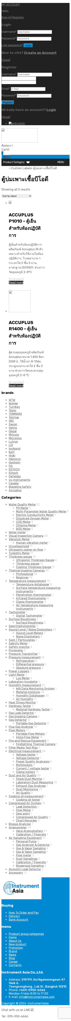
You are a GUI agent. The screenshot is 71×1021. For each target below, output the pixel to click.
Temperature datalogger (32, 584)
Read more (16, 282)
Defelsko (15, 476)
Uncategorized (19, 546)
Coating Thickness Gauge (33, 567)
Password (8, 38)
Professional (24, 574)
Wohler (13, 403)
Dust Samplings (27, 859)
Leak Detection (26, 806)
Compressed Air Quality (32, 817)
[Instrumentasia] (19, 141)
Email (5, 88)
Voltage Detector (27, 758)
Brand (13, 951)
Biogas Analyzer (20, 824)
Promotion (16, 948)
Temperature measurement (27, 581)
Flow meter (23, 855)
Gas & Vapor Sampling (31, 848)
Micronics (15, 438)
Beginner (22, 577)
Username (9, 31)
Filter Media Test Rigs (23, 747)
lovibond (14, 448)
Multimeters (24, 765)
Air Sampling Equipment (25, 838)
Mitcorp (14, 434)
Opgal (13, 431)
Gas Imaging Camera (23, 716)
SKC (11, 421)
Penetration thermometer (33, 595)
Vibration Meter (19, 539)
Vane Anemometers (29, 831)
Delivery (14, 916)
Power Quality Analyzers (33, 761)
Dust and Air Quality (22, 775)
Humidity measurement (25, 685)
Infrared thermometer (31, 598)
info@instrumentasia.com (37, 997)
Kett (12, 452)
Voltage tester (26, 754)
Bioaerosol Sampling (30, 865)
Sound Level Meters (29, 633)
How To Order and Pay (24, 912)
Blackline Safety (20, 487)
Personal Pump (26, 841)
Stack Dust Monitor (29, 779)
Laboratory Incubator (23, 207)
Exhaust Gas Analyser (31, 786)
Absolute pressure (28, 668)
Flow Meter (23, 810)
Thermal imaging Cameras (27, 570)
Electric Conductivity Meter (35, 515)
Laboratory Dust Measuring (34, 782)
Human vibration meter (32, 542)
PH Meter (22, 508)
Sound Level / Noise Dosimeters (30, 629)
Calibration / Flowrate (31, 834)
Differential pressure (30, 664)
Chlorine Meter (26, 525)
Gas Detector (18, 720)
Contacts (15, 965)
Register (18, 17)
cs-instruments (19, 480)
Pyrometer (16, 650)
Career (13, 961)
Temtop (14, 417)
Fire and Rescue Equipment (27, 740)
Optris (13, 428)
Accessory (16, 872)
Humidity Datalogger (30, 695)
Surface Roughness (22, 619)
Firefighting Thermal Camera (35, 744)
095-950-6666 (23, 145)
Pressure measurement (25, 657)
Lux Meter (23, 678)
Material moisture (28, 692)
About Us (15, 941)
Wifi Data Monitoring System (35, 688)
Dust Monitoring (27, 789)
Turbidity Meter (19, 553)
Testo (12, 410)
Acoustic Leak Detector (25, 869)
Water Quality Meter (22, 504)
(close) (5, 60)
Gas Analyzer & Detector (33, 845)
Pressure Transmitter (23, 654)
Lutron (13, 441)
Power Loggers (19, 671)
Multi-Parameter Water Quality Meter (41, 511)
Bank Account (18, 919)
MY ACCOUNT (10, 4)
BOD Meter (23, 529)
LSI (11, 445)
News (12, 954)
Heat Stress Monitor (22, 702)
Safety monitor (19, 647)
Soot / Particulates (22, 640)
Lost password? (12, 45)
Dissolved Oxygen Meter (32, 518)
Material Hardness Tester (33, 709)
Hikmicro (15, 459)
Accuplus (15, 490)
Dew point (23, 813)
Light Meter (17, 674)
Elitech (13, 473)
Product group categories (26, 934)
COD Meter (23, 522)
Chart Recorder (26, 820)
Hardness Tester (20, 706)
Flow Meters (17, 730)
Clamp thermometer (30, 602)
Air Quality (23, 793)
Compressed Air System (25, 803)
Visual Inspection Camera (26, 536)
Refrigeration (25, 661)
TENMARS (15, 414)
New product (17, 944)
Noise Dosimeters (28, 636)
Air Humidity (24, 699)
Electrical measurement (25, 751)
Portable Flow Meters (30, 734)
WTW (12, 400)
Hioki (12, 455)
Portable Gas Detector (31, 723)
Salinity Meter (18, 643)
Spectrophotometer (22, 626)
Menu (6, 156)
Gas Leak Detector (21, 713)
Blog (12, 958)
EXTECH (14, 469)
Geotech (14, 462)
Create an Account (40, 53)
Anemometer (18, 827)
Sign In (6, 17)
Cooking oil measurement (26, 796)
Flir (11, 466)
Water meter (17, 532)
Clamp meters (25, 772)
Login (51, 110)
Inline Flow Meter (27, 737)
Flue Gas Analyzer (21, 727)
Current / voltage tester (32, 768)
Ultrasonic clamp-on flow (26, 549)
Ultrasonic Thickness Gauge (35, 560)
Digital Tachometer (29, 615)
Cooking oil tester (28, 799)
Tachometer (17, 612)
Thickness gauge (20, 556)
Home (5, 168)
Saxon (13, 424)
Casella (14, 483)
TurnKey (14, 407)
